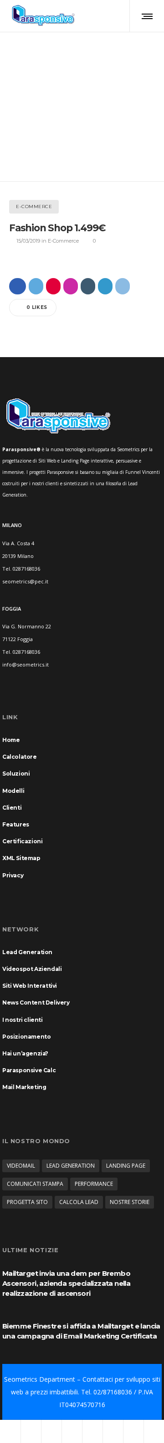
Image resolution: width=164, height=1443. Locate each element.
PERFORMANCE (94, 1184)
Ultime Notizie (30, 1250)
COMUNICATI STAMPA (35, 1184)
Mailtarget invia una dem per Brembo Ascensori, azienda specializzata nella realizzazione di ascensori (66, 1283)
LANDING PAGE (125, 1165)
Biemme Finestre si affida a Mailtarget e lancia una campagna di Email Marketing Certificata (81, 1331)
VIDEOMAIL (21, 1165)
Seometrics (20, 1379)
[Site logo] (43, 16)
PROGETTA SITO (27, 1202)
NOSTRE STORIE (129, 1202)
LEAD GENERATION (70, 1165)
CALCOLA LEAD (78, 1202)
